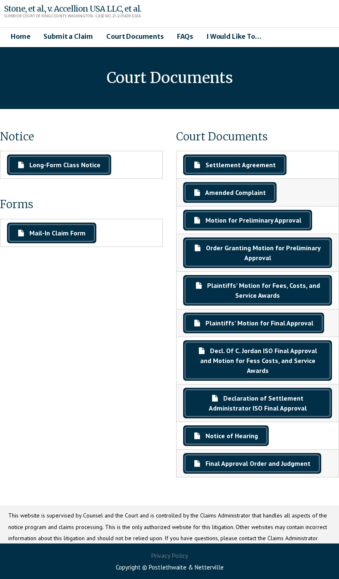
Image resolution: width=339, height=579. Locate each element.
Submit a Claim (68, 36)
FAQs (185, 36)
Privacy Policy (169, 555)
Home (20, 36)
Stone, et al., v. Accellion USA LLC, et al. (72, 9)
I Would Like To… (233, 36)
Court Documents (135, 36)
